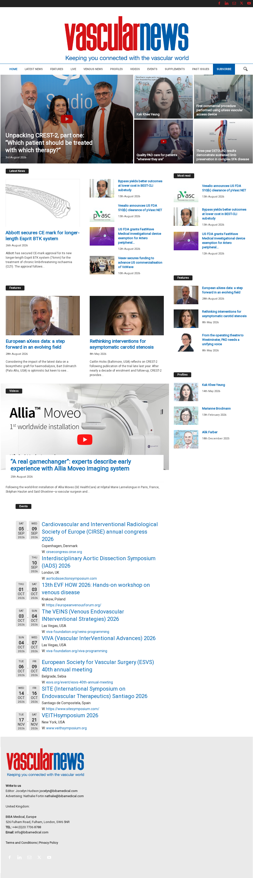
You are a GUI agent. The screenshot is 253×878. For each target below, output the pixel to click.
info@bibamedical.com (31, 832)
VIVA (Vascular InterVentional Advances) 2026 (99, 638)
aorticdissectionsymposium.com (71, 578)
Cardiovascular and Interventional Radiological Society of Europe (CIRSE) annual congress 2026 (100, 531)
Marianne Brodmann (216, 408)
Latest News (34, 69)
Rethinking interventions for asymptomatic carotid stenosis (122, 344)
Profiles (116, 69)
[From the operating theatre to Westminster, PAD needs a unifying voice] (186, 342)
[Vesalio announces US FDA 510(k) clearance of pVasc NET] (102, 212)
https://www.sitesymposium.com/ (72, 709)
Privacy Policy (48, 842)
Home (13, 69)
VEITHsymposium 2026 (70, 715)
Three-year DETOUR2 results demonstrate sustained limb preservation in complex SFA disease (222, 155)
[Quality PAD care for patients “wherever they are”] (163, 141)
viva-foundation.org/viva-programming (76, 651)
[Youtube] (249, 3)
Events (152, 69)
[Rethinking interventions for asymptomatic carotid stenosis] (127, 315)
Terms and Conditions (21, 842)
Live (73, 69)
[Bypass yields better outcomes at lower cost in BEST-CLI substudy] (102, 188)
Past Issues (200, 69)
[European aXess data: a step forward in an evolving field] (43, 315)
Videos (135, 69)
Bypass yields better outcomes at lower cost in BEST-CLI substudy (140, 185)
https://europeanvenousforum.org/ (73, 605)
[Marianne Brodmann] (186, 415)
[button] (245, 69)
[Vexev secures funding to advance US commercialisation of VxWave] (102, 265)
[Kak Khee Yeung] (163, 97)
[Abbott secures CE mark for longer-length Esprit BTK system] (43, 203)
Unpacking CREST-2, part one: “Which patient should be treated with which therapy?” (49, 143)
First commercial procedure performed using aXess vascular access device (219, 110)
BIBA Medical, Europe (21, 817)
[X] (242, 3)
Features (56, 69)
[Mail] (234, 3)
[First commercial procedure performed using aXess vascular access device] (223, 97)
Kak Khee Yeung (148, 114)
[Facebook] (219, 3)
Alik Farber (209, 432)
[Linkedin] (227, 3)
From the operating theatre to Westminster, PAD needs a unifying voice (223, 339)
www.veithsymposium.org (66, 728)
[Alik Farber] (186, 439)
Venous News (93, 69)
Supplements (175, 69)
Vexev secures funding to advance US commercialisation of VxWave (140, 262)
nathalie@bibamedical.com (64, 796)
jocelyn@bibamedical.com (59, 791)
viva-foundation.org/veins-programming (77, 632)
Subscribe (224, 69)
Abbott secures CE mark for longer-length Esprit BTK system (43, 235)
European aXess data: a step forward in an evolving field (35, 344)
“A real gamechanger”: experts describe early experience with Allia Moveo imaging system (71, 465)
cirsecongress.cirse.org (64, 552)
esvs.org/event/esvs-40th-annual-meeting (79, 682)
